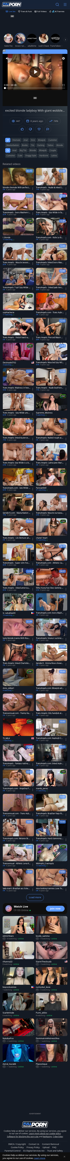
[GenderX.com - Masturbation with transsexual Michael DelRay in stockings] (18, 504)
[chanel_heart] (51, 529)
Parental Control (13, 1150)
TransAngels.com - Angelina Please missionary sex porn (16, 788)
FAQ (54, 1147)
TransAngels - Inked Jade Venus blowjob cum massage (50, 287)
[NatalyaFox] (18, 1030)
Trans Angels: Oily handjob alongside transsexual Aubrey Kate (49, 713)
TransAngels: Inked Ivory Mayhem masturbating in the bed (49, 262)
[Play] (35, 72)
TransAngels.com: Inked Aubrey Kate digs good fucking (49, 763)
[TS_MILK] (18, 730)
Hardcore (43, 155)
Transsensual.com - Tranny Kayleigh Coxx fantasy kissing (16, 713)
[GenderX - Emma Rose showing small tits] (51, 655)
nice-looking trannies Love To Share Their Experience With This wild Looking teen (49, 888)
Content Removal (50, 1144)
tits (32, 145)
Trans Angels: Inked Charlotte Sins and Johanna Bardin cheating (16, 663)
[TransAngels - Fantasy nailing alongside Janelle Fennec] (18, 755)
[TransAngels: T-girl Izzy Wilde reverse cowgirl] (18, 279)
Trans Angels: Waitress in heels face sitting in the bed (16, 388)
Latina (54, 155)
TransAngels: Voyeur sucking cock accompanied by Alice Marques (49, 638)
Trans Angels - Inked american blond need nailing (16, 588)
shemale (16, 140)
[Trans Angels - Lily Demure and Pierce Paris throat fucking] (18, 529)
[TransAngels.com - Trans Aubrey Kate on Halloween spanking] (51, 304)
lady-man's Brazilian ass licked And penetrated (16, 888)
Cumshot (11, 155)
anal (26, 140)
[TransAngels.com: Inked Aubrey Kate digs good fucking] (51, 755)
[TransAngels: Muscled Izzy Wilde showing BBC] (51, 354)
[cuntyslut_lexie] (51, 979)
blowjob (41, 140)
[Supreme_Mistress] (51, 404)
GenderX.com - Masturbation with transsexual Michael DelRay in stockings (16, 513)
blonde (59, 145)
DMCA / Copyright (17, 1144)
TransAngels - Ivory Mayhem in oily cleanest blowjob (16, 212)
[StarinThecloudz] (51, 954)
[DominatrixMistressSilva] (51, 1030)
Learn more (39, 1158)
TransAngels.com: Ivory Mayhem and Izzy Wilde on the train (49, 613)
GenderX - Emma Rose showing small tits (49, 663)
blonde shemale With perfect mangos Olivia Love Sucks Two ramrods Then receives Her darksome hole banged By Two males (16, 188)
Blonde (33, 150)
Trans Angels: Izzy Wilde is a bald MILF (16, 463)
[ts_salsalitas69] (18, 605)
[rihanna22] (18, 954)
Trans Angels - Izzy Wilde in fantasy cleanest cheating (50, 212)
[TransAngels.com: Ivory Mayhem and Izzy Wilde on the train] (51, 604)
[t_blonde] (18, 229)
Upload (45, 1147)
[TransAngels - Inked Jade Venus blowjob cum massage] (51, 279)
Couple (53, 150)
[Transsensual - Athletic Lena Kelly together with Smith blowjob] (18, 855)
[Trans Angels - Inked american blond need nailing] (18, 579)
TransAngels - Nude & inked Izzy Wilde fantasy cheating (49, 188)
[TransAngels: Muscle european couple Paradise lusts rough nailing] (51, 504)
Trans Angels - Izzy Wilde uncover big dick (16, 413)
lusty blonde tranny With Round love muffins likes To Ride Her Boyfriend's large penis (16, 638)
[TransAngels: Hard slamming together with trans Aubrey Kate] (51, 830)
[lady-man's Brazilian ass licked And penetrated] (18, 880)
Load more (35, 897)
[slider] (35, 88)
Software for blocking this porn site (23, 1136)
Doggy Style (30, 155)
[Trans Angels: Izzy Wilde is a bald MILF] (18, 454)
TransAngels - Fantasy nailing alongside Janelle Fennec (16, 763)
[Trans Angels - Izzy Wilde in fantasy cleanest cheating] (51, 204)
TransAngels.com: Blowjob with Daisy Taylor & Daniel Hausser (49, 688)
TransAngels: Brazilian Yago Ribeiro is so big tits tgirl (49, 813)
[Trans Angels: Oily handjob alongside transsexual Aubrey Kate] (51, 705)
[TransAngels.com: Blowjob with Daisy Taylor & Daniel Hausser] (51, 680)
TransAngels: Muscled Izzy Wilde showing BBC (49, 362)
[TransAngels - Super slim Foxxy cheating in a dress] (18, 554)
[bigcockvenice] (18, 979)
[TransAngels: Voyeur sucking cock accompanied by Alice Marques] (51, 630)
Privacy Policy (33, 1147)
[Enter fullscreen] (63, 85)
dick (33, 140)
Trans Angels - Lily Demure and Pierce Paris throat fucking (16, 538)
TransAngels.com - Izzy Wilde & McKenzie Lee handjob (16, 488)
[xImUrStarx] (18, 928)
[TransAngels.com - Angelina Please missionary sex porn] (18, 780)
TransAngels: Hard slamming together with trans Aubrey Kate (50, 838)
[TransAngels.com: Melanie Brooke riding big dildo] (18, 830)
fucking (40, 145)
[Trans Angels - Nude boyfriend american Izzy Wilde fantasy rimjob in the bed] (51, 379)
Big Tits (23, 150)
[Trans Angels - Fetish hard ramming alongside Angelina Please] (18, 329)
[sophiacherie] (18, 304)
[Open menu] (65, 4)
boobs (25, 145)
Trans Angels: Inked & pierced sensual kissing (16, 438)
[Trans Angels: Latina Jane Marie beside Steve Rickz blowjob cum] (51, 454)
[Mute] (7, 58)
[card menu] (33, 189)
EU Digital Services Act (33, 1150)
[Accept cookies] (64, 1157)
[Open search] (57, 4)
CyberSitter (58, 1136)
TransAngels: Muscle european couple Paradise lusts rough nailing (49, 513)
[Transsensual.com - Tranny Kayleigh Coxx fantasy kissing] (18, 705)
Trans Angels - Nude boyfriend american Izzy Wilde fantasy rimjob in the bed (49, 388)
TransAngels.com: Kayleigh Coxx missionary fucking (49, 738)
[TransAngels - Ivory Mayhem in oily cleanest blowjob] (18, 204)
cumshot (53, 140)
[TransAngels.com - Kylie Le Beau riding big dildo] (51, 229)
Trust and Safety (55, 1150)
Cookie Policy (17, 1147)
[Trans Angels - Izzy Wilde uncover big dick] (18, 404)
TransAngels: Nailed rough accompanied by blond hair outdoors (49, 438)
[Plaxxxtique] (51, 1056)
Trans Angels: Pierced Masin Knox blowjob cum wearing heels (49, 337)
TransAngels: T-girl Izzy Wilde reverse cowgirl (16, 287)
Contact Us (34, 1144)
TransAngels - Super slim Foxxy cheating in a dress (16, 563)
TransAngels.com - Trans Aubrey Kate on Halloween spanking (49, 312)
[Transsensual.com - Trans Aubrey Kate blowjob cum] (18, 805)
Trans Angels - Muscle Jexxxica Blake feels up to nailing (16, 262)
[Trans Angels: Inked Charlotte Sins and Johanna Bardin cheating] (18, 655)
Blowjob (42, 150)
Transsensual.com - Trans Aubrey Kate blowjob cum (16, 813)
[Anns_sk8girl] (18, 680)
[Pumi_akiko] (51, 1005)
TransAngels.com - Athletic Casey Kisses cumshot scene (49, 563)
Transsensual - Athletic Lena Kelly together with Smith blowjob (16, 863)
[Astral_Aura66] (18, 1056)
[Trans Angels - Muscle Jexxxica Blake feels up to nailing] (18, 254)
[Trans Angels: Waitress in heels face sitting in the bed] (18, 379)
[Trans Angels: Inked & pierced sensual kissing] (18, 429)
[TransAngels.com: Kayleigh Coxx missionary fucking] (51, 730)
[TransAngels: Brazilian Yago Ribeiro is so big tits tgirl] (51, 805)
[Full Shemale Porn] (11, 4)
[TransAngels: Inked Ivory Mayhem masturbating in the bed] (51, 254)
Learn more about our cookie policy (45, 1133)
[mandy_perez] (51, 780)
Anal (14, 150)
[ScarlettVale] (18, 1005)
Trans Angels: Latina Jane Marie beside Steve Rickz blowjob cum (49, 463)
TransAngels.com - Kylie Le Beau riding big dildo (49, 237)
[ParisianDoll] (51, 479)
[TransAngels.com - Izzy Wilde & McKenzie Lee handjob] (18, 479)
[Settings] (63, 58)
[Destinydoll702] (18, 354)
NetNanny (47, 1136)
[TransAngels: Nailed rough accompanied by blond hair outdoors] (51, 429)
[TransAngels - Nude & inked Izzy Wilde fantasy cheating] (51, 179)
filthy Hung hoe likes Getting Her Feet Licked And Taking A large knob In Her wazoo (49, 588)
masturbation (13, 145)
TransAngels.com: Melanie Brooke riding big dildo (16, 838)
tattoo (50, 145)
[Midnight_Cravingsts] (51, 855)
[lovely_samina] (51, 928)
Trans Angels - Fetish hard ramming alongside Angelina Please (16, 337)
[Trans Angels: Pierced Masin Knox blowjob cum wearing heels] (51, 329)
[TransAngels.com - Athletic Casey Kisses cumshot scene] (51, 554)
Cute (20, 155)
